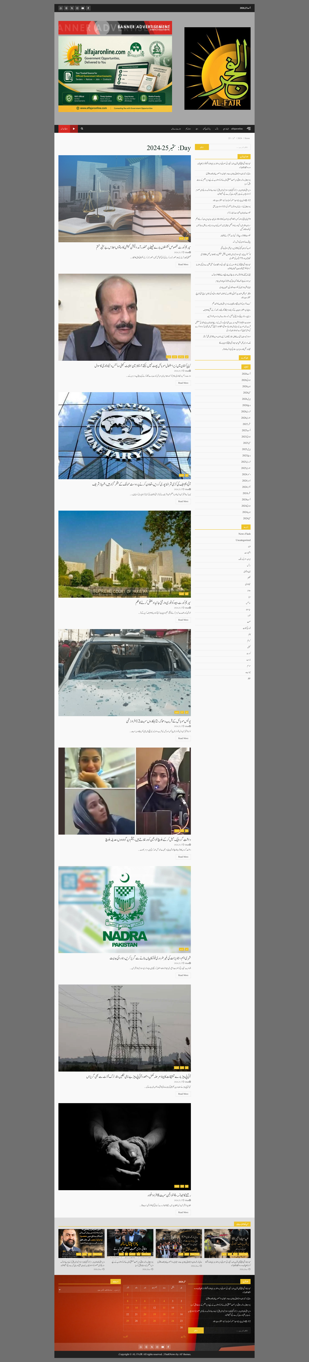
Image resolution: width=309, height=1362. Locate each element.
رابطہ (197, 128)
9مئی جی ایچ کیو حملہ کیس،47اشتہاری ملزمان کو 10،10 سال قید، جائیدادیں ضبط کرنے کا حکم (223, 219)
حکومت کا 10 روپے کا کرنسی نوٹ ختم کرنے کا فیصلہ (235, 235)
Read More (183, 264)
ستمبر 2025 (247, 424)
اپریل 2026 (246, 399)
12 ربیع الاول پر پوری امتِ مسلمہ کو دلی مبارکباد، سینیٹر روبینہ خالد (232, 200)
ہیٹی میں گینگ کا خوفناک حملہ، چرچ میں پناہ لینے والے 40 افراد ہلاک (231, 275)
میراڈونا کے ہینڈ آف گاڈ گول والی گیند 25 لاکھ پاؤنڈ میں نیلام (233, 281)
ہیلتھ (249, 678)
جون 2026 (246, 386)
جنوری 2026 (246, 418)
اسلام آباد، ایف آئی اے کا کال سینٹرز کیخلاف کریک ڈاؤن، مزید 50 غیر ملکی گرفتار (227, 336)
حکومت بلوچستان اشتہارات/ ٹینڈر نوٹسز (239, 213)
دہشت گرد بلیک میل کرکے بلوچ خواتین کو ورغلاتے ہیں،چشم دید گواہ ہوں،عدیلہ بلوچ (124, 791)
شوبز (249, 615)
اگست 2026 (246, 374)
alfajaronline (237, 128)
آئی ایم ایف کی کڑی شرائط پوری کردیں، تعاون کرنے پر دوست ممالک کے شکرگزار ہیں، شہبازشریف (124, 435)
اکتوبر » (125, 1337)
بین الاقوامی (181, 357)
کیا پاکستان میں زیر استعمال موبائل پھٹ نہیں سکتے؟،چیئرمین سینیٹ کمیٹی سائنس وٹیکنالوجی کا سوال (124, 317)
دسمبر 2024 (246, 474)
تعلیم (249, 578)
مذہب (248, 659)
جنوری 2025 (246, 468)
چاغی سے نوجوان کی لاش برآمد (242, 242)
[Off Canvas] (249, 128)
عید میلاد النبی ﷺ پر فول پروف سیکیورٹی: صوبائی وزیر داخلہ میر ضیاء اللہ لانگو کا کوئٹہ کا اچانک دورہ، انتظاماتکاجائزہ (227, 1243)
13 (145, 1308)
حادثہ (249, 590)
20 (145, 1314)
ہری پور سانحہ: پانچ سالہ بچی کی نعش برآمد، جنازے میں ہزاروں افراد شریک (229, 316)
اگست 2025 (246, 430)
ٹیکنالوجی (174, 357)
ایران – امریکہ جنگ (245, 559)
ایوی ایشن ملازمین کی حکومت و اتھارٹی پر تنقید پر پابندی (235, 287)
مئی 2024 (247, 518)
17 (172, 1314)
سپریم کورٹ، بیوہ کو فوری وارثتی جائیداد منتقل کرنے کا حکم (124, 554)
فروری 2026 (246, 411)
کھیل (249, 647)
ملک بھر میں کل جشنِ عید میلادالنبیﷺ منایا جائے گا (235, 343)
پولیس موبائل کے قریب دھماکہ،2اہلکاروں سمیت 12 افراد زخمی (124, 672)
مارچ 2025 (246, 455)
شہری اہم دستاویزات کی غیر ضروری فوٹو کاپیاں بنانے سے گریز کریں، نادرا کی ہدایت (124, 909)
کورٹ (249, 653)
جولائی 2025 (246, 437)
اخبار (186, 238)
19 (154, 1314)
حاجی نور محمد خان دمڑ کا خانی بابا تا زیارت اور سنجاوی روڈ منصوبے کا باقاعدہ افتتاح (228, 174)
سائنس (248, 603)
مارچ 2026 (246, 405)
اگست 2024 (246, 499)
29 (127, 1321)
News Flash (245, 534)
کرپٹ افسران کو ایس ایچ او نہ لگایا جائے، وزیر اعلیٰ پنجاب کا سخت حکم (231, 304)
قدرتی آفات (247, 628)
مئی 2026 (247, 393)
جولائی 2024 (246, 506)
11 (164, 1308)
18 (164, 1314)
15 (127, 1308)
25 (164, 1321)
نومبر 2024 (246, 481)
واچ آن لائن (64, 128)
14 (136, 1308)
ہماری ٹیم (188, 128)
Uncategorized (243, 540)
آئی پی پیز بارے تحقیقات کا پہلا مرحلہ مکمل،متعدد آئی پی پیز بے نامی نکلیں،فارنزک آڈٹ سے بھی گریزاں (124, 1028)
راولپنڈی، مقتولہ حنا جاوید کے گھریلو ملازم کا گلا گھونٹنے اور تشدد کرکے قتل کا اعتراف (227, 310)
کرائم (182, 712)
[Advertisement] (115, 27)
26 (154, 1321)
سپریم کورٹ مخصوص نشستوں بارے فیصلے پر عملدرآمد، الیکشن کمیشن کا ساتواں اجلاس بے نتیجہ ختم (124, 198)
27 (145, 1321)
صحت (249, 622)
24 (172, 1321)
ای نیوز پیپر (226, 128)
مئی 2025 (247, 443)
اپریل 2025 (246, 449)
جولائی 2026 (246, 380)
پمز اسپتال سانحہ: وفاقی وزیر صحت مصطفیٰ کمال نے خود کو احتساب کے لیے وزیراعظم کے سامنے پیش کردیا (130, 1243)
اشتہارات (247, 552)
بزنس (182, 1068)
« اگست (183, 1337)
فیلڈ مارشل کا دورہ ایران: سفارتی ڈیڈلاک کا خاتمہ (236, 349)
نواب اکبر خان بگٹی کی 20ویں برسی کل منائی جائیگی (236, 248)
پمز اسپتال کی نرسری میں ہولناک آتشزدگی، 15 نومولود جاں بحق (232, 206)
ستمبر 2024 (247, 493)
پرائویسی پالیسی (206, 128)
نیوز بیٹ (181, 238)
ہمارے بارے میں (176, 128)
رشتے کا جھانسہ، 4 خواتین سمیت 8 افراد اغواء (124, 1146)
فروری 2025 (246, 462)
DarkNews (169, 1354)
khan (187, 252)
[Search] (82, 129)
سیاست (248, 609)
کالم (249, 634)
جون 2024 (246, 512)
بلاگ (216, 128)
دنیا (250, 596)
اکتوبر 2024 (246, 487)
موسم (249, 666)
